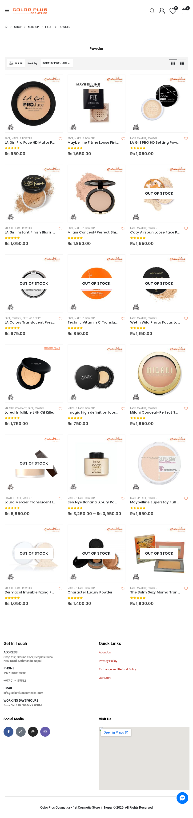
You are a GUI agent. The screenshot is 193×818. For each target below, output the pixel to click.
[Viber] (45, 732)
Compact (21, 408)
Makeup (16, 138)
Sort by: (32, 63)
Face (7, 138)
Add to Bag (55, 262)
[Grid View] (173, 63)
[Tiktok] (21, 732)
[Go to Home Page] (6, 27)
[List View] (182, 63)
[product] (34, 103)
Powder (27, 138)
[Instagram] (33, 732)
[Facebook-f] (8, 732)
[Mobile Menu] (8, 11)
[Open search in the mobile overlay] (152, 10)
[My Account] (161, 11)
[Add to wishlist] (60, 138)
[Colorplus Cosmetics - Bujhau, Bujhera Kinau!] (30, 10)
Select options (55, 82)
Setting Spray (31, 318)
